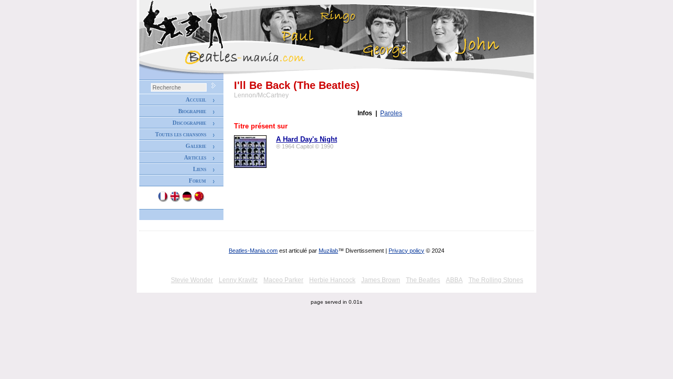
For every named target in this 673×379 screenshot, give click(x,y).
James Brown (380, 280)
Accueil (196, 99)
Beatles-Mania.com (253, 250)
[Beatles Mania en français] (163, 200)
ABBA (454, 280)
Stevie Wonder (192, 280)
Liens (199, 169)
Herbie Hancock (332, 280)
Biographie (192, 111)
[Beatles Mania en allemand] (187, 200)
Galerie (196, 146)
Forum (197, 180)
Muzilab (328, 250)
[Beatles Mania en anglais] (175, 200)
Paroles (391, 113)
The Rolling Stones (495, 280)
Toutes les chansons (180, 134)
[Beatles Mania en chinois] (200, 200)
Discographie (189, 122)
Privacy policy (406, 250)
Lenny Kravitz (238, 280)
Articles (195, 157)
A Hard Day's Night (306, 139)
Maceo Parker (283, 280)
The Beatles (423, 280)
